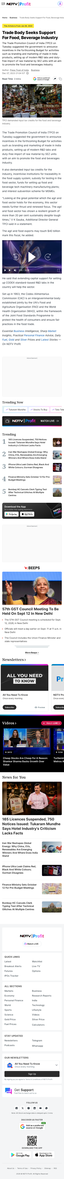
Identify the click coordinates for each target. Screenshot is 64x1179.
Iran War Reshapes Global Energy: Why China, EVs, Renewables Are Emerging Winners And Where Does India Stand (20, 849)
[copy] (60, 78)
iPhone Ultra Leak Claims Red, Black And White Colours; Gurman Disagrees (19, 869)
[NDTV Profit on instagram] (28, 1108)
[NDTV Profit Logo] (32, 935)
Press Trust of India (19, 70)
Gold (11, 339)
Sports (8, 1009)
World (7, 1005)
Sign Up (32, 1074)
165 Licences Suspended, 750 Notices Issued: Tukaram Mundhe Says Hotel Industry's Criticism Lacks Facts (31, 826)
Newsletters (11, 1040)
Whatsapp (37, 1045)
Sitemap (47, 1168)
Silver (23, 339)
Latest (45, 339)
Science (8, 1014)
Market (52, 331)
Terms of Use (22, 1168)
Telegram (37, 1040)
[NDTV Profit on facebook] (16, 1108)
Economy (9, 995)
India (34, 1000)
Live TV (36, 966)
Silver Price (38, 1019)
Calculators (38, 1024)
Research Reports (41, 995)
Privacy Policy (36, 1168)
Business (35, 70)
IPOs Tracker (11, 975)
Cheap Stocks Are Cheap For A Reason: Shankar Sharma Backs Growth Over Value (25, 761)
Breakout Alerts (12, 966)
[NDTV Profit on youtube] (40, 1108)
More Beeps (31, 652)
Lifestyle (36, 1009)
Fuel (4, 339)
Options (36, 971)
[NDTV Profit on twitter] (22, 1108)
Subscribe (9, 707)
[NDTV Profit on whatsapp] (46, 1108)
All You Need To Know (15, 694)
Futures (8, 971)
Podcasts (9, 1045)
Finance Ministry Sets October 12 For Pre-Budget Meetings (19, 886)
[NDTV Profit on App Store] (44, 1154)
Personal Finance (34, 335)
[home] (19, 3)
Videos (35, 1014)
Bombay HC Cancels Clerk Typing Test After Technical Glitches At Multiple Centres (18, 906)
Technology (38, 1005)
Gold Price (10, 1019)
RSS (55, 1168)
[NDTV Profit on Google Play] (20, 1154)
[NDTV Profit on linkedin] (34, 1108)
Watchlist (37, 961)
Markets (8, 990)
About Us (10, 1168)
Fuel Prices (10, 1024)
